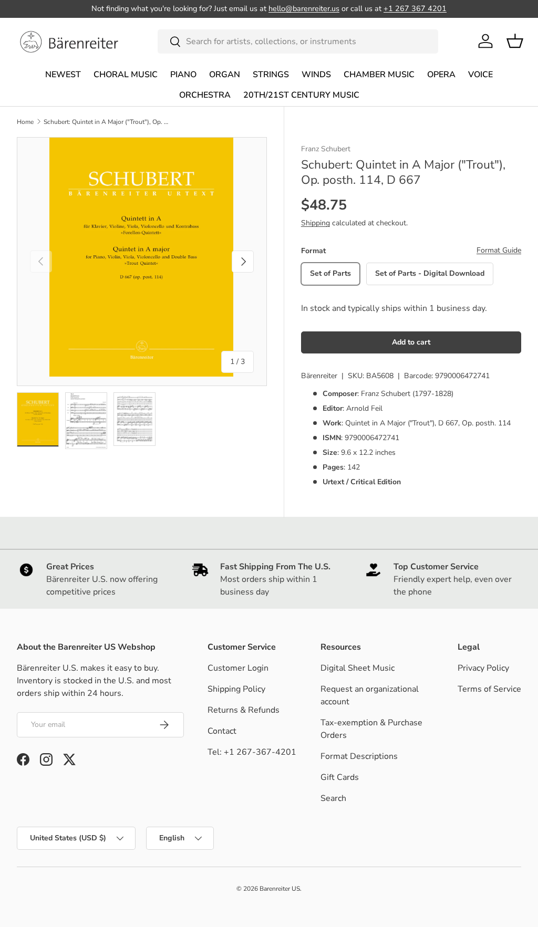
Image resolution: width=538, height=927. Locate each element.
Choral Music (126, 74)
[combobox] (298, 41)
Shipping (315, 223)
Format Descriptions (359, 756)
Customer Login (238, 668)
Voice (480, 74)
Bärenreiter (319, 376)
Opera (441, 74)
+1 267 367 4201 (415, 8)
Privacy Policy (483, 668)
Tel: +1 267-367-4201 (252, 752)
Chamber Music (379, 74)
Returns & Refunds (244, 710)
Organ (224, 74)
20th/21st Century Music (301, 95)
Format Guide (499, 250)
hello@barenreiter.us (303, 8)
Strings (271, 74)
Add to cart (411, 342)
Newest (63, 74)
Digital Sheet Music (357, 668)
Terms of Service (489, 689)
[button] (514, 41)
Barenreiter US (280, 888)
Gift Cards (339, 777)
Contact (222, 731)
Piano (183, 74)
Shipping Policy (236, 689)
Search (333, 798)
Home (25, 122)
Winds (316, 74)
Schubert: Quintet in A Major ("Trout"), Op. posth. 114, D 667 (107, 122)
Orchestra (205, 95)
